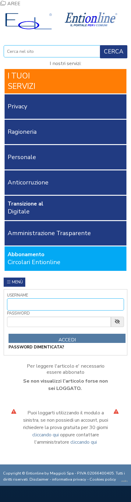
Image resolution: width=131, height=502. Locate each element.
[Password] (59, 322)
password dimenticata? (36, 347)
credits (124, 481)
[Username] (65, 304)
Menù (17, 282)
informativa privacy (69, 479)
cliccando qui (45, 434)
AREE (13, 3)
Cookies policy (103, 479)
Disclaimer (39, 479)
